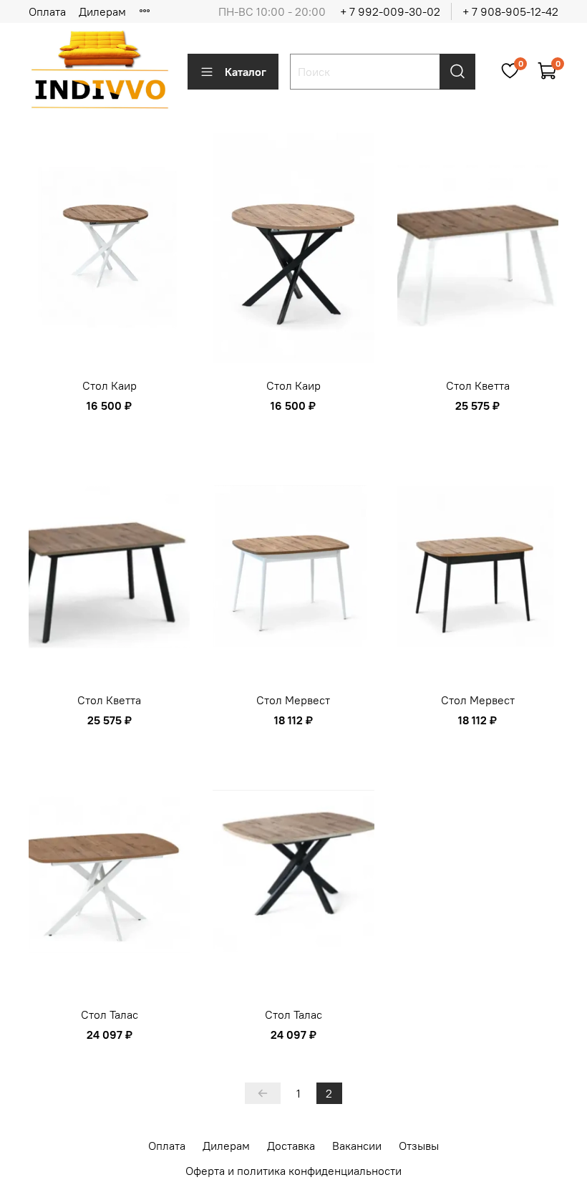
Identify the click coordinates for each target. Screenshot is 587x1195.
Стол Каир (109, 385)
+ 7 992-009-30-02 (390, 11)
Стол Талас (109, 1014)
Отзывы (419, 1145)
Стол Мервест (293, 700)
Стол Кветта (478, 385)
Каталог (245, 71)
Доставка (291, 1145)
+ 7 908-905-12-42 (510, 11)
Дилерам (102, 11)
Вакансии (357, 1145)
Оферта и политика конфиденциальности (293, 1170)
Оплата (47, 11)
